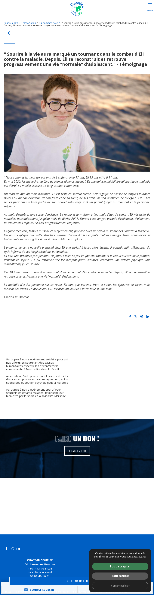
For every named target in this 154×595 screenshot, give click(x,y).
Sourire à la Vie (12, 23)
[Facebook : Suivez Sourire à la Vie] (6, 548)
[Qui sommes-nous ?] (14, 33)
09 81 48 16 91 (40, 576)
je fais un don (77, 451)
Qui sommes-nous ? (49, 23)
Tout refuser (120, 576)
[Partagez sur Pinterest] (141, 316)
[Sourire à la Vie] (77, 9)
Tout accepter (120, 566)
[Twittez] (136, 316)
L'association (29, 23)
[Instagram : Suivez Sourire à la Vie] (12, 548)
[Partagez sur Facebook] (130, 316)
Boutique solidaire (39, 589)
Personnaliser (120, 585)
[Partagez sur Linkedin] (147, 316)
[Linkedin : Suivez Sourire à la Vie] (18, 548)
